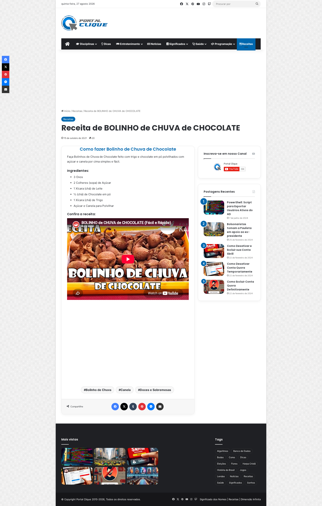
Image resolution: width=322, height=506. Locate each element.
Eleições (221, 463)
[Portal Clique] (84, 23)
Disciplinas (86, 43)
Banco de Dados (241, 451)
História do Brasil (226, 470)
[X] (124, 406)
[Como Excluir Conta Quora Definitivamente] (214, 287)
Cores (232, 457)
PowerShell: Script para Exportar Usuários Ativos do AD (240, 208)
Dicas (107, 43)
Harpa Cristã (249, 463)
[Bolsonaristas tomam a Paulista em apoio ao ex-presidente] (214, 229)
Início (67, 110)
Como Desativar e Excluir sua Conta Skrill (239, 250)
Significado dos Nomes (213, 499)
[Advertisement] (197, 20)
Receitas (247, 43)
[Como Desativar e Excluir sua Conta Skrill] (214, 251)
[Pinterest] (142, 406)
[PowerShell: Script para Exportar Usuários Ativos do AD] (214, 207)
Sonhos (251, 482)
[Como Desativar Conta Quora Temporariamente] (214, 269)
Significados (177, 43)
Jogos (243, 470)
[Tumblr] (133, 406)
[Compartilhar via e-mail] (160, 406)
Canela (126, 390)
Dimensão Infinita (251, 499)
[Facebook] (115, 406)
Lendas (221, 476)
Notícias (155, 43)
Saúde (199, 43)
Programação (223, 43)
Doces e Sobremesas (155, 390)
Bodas (220, 457)
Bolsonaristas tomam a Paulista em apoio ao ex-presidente (239, 230)
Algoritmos (222, 451)
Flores (234, 463)
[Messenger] (151, 406)
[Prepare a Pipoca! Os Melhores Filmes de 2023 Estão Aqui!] (142, 476)
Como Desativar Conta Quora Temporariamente (239, 267)
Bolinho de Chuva (98, 390)
